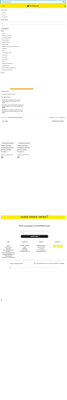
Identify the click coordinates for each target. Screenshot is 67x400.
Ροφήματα (4, 48)
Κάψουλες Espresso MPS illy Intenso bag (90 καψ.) (12, 106)
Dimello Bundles (5, 40)
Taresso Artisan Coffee (7, 52)
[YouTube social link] (61, 246)
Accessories (4, 57)
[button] (7, 143)
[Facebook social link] (54, 246)
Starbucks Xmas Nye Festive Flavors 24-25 (10, 46)
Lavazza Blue (5, 54)
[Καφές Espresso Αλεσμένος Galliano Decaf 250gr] (12, 109)
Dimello (11, 154)
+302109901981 (42, 249)
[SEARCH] (63, 2)
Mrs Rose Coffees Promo (7, 69)
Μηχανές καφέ (5, 44)
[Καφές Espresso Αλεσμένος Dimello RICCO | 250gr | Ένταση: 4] (24, 130)
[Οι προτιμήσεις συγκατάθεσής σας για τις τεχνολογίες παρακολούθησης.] (1, 300)
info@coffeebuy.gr (42, 251)
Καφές (3, 33)
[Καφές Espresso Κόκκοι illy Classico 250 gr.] (11, 99)
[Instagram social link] (57, 246)
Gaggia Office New (6, 42)
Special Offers (5, 59)
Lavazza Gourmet (5, 65)
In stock (3, 14)
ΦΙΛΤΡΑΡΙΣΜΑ (5, 28)
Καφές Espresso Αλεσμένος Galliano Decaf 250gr (12, 111)
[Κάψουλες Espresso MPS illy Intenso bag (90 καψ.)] (13, 104)
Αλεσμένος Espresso (5, 154)
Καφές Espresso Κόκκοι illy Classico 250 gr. (11, 101)
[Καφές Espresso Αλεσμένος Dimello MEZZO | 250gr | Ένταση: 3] (8, 130)
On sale (3, 12)
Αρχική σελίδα (4, 117)
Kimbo (3, 50)
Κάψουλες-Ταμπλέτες (6, 35)
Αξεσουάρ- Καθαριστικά (7, 63)
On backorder (5, 17)
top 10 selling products (7, 37)
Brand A (3, 61)
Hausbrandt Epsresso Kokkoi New (9, 67)
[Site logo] (33, 5)
